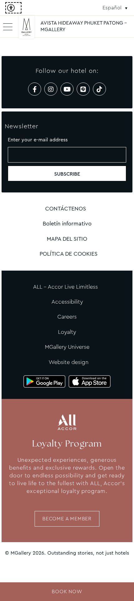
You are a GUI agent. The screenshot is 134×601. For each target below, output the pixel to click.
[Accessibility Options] (13, 7)
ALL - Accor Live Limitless (65, 287)
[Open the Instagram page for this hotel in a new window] (50, 89)
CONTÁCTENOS (65, 209)
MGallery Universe (67, 347)
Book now (67, 591)
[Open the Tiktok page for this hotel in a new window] (99, 89)
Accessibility (67, 302)
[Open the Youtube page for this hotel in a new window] (67, 89)
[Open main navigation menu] (8, 26)
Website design (69, 362)
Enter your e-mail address (38, 139)
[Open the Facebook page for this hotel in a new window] (34, 89)
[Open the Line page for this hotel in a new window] (83, 89)
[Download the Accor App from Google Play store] (44, 381)
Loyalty (67, 332)
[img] (26, 30)
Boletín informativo (67, 224)
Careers (67, 317)
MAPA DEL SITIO (67, 239)
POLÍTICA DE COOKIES (69, 254)
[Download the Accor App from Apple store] (90, 381)
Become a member (67, 518)
